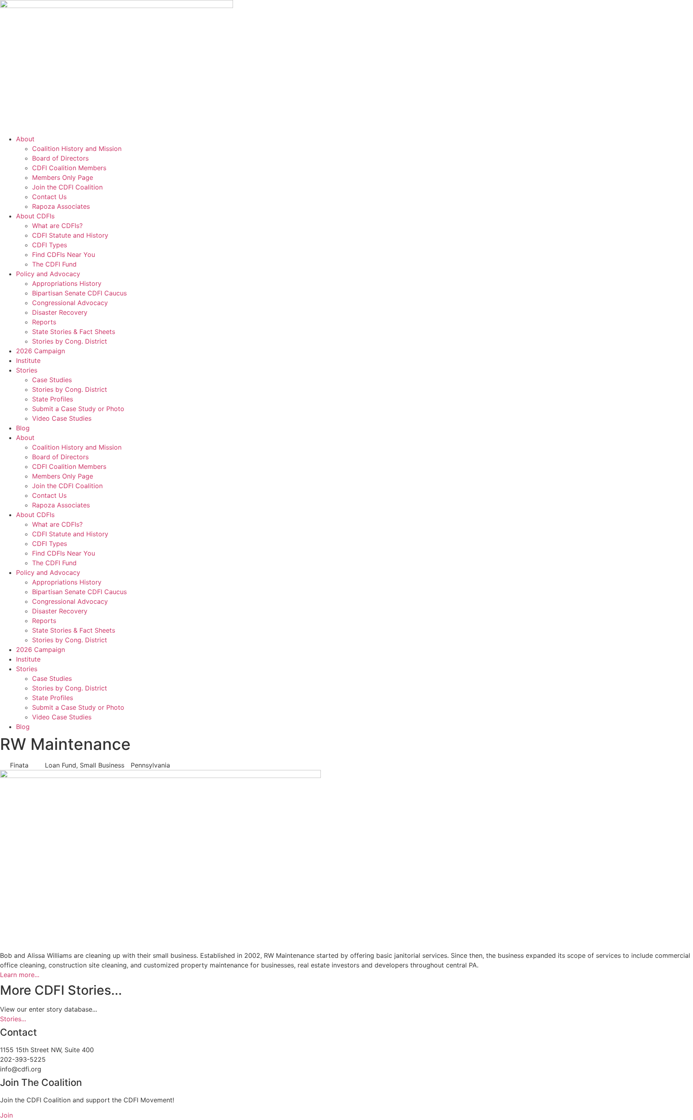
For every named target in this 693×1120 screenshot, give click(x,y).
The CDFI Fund (54, 264)
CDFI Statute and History (70, 235)
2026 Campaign (40, 351)
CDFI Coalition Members (69, 168)
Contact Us (49, 197)
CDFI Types (49, 245)
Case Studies (52, 380)
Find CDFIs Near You (63, 254)
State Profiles (52, 399)
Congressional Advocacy (70, 303)
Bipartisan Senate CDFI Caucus (79, 293)
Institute (28, 360)
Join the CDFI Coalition (67, 187)
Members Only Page (62, 177)
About (25, 139)
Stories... (13, 1019)
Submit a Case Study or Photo (78, 409)
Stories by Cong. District (69, 341)
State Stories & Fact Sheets (73, 332)
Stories (26, 370)
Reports (44, 322)
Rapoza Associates (61, 206)
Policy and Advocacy (48, 274)
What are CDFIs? (57, 226)
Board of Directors (60, 158)
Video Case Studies (61, 418)
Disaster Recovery (59, 312)
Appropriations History (66, 283)
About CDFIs (35, 216)
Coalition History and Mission (77, 149)
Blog (23, 428)
